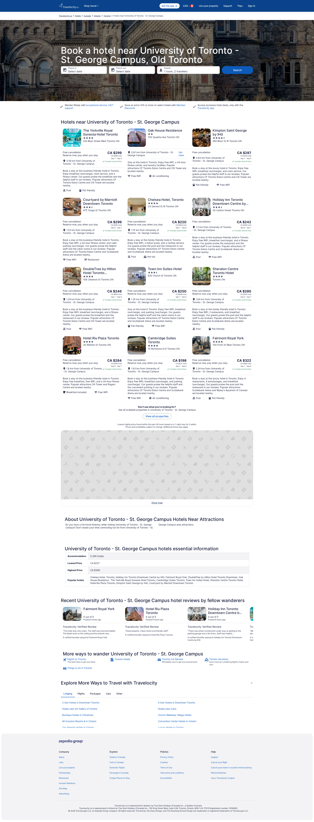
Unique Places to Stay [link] (120, 778)
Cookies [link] (164, 762)
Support (227, 5)
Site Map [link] (63, 788)
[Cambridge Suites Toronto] (157, 368)
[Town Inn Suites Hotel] (157, 298)
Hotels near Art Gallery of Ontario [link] (79, 708)
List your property (208, 5)
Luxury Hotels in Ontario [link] (171, 727)
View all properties (157, 416)
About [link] (61, 757)
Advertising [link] (64, 793)
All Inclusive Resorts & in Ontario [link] (79, 721)
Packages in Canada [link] (119, 773)
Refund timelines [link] (218, 773)
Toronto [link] (107, 16)
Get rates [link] (181, 154)
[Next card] (249, 624)
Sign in (251, 5)
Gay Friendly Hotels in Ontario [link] (78, 727)
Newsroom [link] (64, 778)
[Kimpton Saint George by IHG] (221, 160)
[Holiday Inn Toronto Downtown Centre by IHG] (221, 229)
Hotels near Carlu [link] (167, 708)
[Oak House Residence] (157, 160)
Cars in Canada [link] (117, 762)
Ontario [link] (97, 16)
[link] (86, 662)
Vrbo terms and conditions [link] (172, 773)
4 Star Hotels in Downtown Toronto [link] (176, 702)
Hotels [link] (78, 16)
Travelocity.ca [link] (65, 16)
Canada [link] (87, 16)
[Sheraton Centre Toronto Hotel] (221, 298)
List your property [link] (67, 767)
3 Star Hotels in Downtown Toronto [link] (80, 702)
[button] (157, 682)
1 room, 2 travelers (175, 71)
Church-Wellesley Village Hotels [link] (174, 715)
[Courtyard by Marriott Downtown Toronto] (92, 229)
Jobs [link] (61, 762)
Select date (75, 71)
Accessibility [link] (166, 778)
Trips (240, 5)
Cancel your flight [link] (219, 762)
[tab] (68, 693)
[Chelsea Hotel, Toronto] (157, 229)
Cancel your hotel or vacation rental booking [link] (231, 767)
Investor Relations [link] (67, 783)
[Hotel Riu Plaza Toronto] (92, 368)
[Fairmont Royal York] (221, 368)
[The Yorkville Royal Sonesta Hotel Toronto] (92, 160)
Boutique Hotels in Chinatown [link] (77, 715)
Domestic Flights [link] (117, 767)
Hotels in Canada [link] (117, 757)
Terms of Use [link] (166, 767)
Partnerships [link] (64, 773)
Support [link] (214, 757)
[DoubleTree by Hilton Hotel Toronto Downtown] (92, 298)
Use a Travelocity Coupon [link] (223, 778)
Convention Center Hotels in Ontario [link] (177, 721)
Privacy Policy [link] (167, 757)
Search (237, 70)
